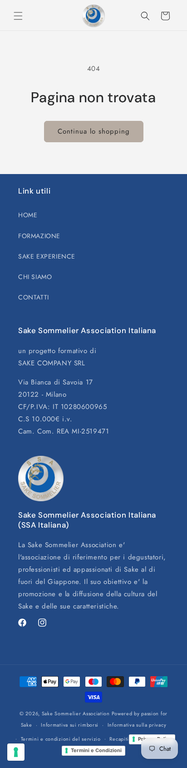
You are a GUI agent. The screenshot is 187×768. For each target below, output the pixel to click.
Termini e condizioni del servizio (61, 739)
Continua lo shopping (94, 131)
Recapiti (119, 739)
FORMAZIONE (39, 235)
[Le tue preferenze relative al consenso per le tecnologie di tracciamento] (16, 752)
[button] (18, 16)
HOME (27, 214)
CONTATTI (33, 297)
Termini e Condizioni (96, 750)
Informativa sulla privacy (137, 724)
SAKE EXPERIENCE (46, 256)
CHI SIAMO (35, 276)
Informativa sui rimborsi (69, 724)
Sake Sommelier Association (76, 713)
